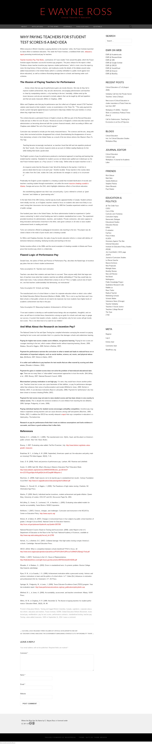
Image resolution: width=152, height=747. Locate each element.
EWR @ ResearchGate (114, 57)
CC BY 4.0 (25, 724)
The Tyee (109, 312)
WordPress (70, 737)
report (64, 414)
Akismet (13, 742)
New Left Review (111, 274)
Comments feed (111, 346)
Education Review (112, 225)
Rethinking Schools (112, 296)
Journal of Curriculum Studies (116, 257)
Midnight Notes (111, 268)
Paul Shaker (110, 189)
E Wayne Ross (76, 11)
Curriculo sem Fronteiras (114, 214)
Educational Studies (112, 222)
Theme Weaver (100, 737)
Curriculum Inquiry (112, 216)
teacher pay (88, 614)
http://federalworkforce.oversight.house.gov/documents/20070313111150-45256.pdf (48, 560)
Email (22, 684)
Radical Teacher (111, 293)
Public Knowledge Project (114, 282)
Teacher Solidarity (112, 304)
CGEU (108, 208)
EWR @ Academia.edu (113, 54)
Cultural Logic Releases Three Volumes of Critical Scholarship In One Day (48, 631)
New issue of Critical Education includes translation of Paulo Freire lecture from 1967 (118, 103)
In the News (53, 26)
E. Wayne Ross (50, 720)
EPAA (108, 227)
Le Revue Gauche (112, 260)
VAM (44, 617)
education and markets (36, 612)
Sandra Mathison (111, 181)
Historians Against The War (115, 241)
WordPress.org (111, 350)
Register (108, 334)
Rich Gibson (110, 175)
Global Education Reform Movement (74, 612)
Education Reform (33, 609)
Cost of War (110, 211)
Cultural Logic (110, 157)
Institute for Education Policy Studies (118, 246)
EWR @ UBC (110, 60)
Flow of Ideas (110, 236)
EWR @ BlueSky (112, 74)
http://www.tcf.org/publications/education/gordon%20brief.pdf (49, 481)
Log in (108, 338)
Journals (67, 26)
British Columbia (59, 609)
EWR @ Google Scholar (114, 63)
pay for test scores (44, 614)
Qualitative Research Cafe (115, 285)
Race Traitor (110, 290)
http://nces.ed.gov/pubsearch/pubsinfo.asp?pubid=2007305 (40, 524)
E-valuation (109, 230)
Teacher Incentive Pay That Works (32, 60)
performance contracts (60, 614)
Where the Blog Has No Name (31, 720)
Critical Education (112, 136)
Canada (68, 609)
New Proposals (111, 266)
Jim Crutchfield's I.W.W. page (116, 252)
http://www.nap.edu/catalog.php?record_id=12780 (37, 535)
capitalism (75, 609)
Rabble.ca (109, 287)
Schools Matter (111, 298)
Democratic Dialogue (113, 219)
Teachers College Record (114, 309)
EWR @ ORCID (111, 65)
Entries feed (110, 342)
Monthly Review (111, 271)
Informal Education (112, 244)
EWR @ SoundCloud (113, 68)
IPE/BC (108, 249)
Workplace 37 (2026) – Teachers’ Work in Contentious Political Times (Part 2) (118, 112)
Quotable (97, 26)
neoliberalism (33, 614)
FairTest (108, 233)
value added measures (34, 617)
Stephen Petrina (111, 183)
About (24, 26)
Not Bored (109, 277)
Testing (42, 609)
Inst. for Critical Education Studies (117, 138)
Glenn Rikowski (111, 186)
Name (22, 675)
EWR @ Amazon (111, 71)
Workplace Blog (111, 141)
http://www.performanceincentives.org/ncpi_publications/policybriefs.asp (60, 587)
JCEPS (108, 255)
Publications (82, 26)
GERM (59, 612)
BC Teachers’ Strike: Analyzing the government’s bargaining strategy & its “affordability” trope (57, 633)
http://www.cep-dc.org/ (47, 513)
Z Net (107, 315)
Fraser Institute (50, 612)
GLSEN (108, 238)
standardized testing (76, 614)
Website (23, 694)
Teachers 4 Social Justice (115, 307)
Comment (24, 653)
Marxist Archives (111, 263)
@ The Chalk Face (112, 206)
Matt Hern (109, 178)
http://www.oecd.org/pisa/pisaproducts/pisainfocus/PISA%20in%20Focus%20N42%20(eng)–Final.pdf (55, 552)
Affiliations (37, 26)
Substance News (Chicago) (115, 301)
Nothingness (110, 279)
